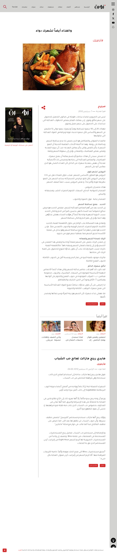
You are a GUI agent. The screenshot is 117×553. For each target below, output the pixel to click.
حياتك (42, 7)
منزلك (33, 7)
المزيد (20, 550)
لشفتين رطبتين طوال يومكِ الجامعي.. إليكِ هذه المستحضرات (96, 339)
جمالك (60, 7)
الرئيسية (87, 7)
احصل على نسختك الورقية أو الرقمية (19, 145)
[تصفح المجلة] (113, 547)
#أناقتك (58, 334)
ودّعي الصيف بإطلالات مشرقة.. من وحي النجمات (51, 339)
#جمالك (102, 334)
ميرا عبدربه (100, 111)
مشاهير (77, 7)
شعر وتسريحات (92, 304)
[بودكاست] (113, 540)
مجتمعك (51, 7)
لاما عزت (101, 369)
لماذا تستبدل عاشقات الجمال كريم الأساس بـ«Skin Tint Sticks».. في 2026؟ (73, 339)
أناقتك (68, 7)
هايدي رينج (93, 465)
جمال (102, 304)
